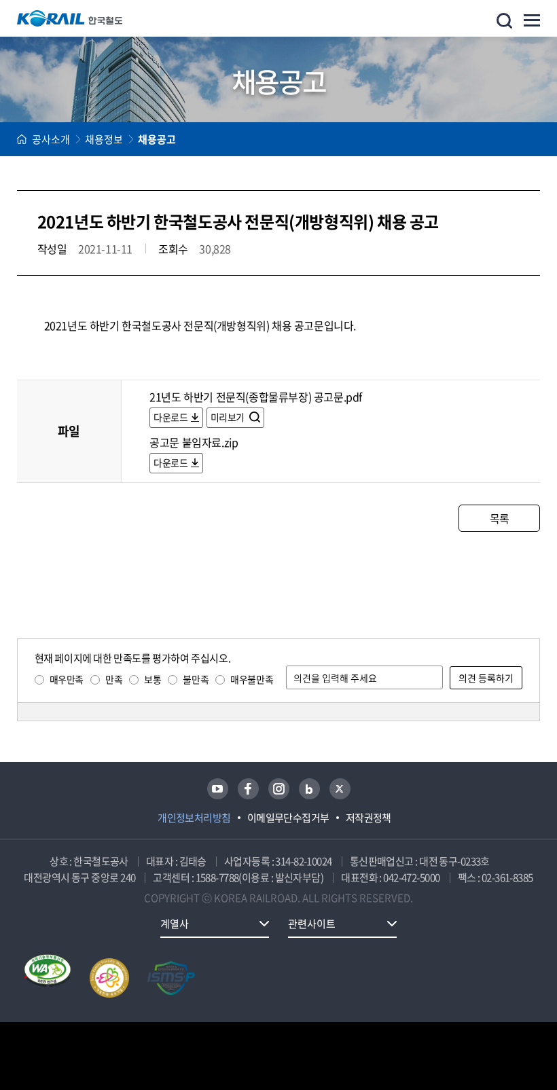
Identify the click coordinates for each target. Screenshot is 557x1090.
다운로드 (170, 417)
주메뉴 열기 (532, 20)
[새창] (217, 788)
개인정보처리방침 (194, 817)
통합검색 (504, 21)
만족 (113, 679)
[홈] (21, 139)
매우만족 (67, 679)
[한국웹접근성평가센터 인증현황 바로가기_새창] (47, 978)
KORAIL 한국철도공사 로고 (70, 18)
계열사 (174, 923)
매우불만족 (251, 679)
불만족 (196, 679)
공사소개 (51, 139)
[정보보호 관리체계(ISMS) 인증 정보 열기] (171, 978)
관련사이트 (312, 923)
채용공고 (157, 139)
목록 (499, 518)
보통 (152, 679)
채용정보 (104, 139)
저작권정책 (368, 817)
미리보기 (229, 417)
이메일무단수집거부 (288, 817)
